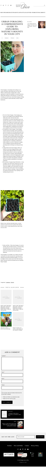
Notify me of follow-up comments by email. (11, 396)
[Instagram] (8, 5)
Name (2, 372)
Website (2, 384)
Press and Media (18, 445)
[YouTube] (11, 5)
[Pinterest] (6, 5)
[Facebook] (1, 5)
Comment (3, 355)
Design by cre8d (23, 462)
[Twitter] (3, 5)
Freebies (9, 445)
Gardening (8, 282)
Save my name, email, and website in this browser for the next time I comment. (11, 393)
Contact (27, 445)
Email (2, 378)
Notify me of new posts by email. (9, 398)
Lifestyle (12, 282)
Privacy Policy (35, 445)
